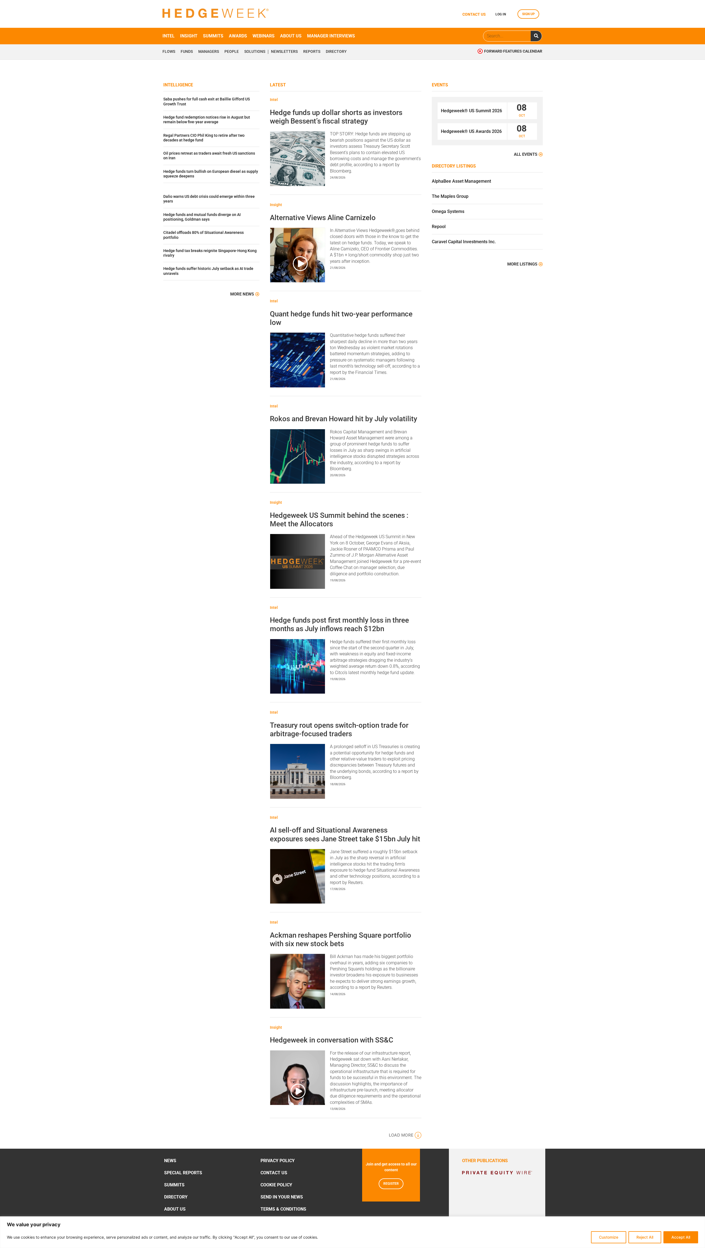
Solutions (254, 52)
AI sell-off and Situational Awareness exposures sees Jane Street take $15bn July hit (345, 834)
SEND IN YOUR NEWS (282, 1197)
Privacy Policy (278, 1160)
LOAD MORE (401, 1135)
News (170, 1160)
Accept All (680, 1237)
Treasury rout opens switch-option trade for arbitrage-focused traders (339, 729)
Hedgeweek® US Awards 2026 (471, 131)
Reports (311, 52)
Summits (213, 36)
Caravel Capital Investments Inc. (464, 241)
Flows (168, 52)
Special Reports (183, 1172)
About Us (175, 1209)
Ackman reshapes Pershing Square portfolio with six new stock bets (340, 939)
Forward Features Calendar (513, 51)
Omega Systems (448, 211)
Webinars (264, 36)
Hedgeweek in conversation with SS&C (331, 1040)
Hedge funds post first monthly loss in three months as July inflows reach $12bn (339, 624)
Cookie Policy (276, 1184)
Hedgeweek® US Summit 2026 (471, 110)
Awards (238, 36)
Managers (208, 52)
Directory (336, 52)
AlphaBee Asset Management (461, 181)
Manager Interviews (331, 36)
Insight (188, 36)
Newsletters (284, 52)
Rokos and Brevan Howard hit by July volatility (343, 419)
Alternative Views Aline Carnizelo (323, 218)
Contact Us (274, 1172)
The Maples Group (450, 196)
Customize (608, 1237)
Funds (187, 52)
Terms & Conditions (283, 1209)
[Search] (536, 36)
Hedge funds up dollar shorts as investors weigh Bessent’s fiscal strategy (336, 116)
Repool (439, 226)
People (231, 52)
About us (291, 36)
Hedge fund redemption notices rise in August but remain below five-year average (206, 119)
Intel (168, 36)
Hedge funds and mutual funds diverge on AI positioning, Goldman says (202, 217)
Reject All (644, 1237)
